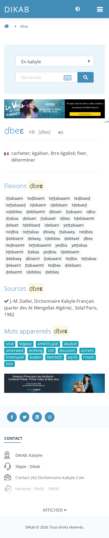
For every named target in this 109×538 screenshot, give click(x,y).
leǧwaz (25, 343)
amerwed (14, 350)
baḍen (36, 357)
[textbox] (46, 77)
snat (10, 343)
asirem (87, 350)
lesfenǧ (35, 350)
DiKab (17, 9)
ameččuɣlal (47, 343)
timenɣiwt (15, 357)
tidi (51, 350)
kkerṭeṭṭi (54, 357)
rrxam (88, 357)
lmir (9, 363)
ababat (70, 343)
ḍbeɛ (24, 26)
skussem (67, 350)
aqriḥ (73, 357)
